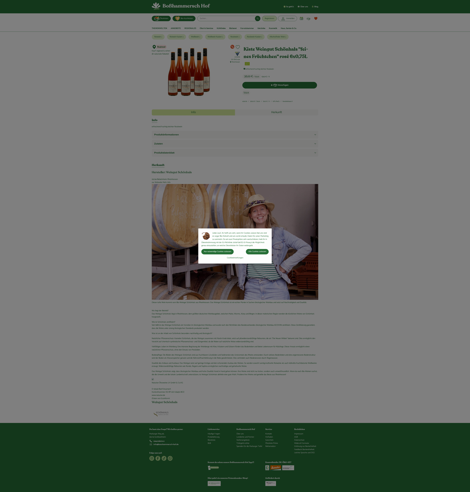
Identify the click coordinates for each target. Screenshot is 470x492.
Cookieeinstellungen (235, 257)
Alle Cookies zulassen (257, 251)
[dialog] (235, 246)
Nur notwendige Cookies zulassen (217, 251)
